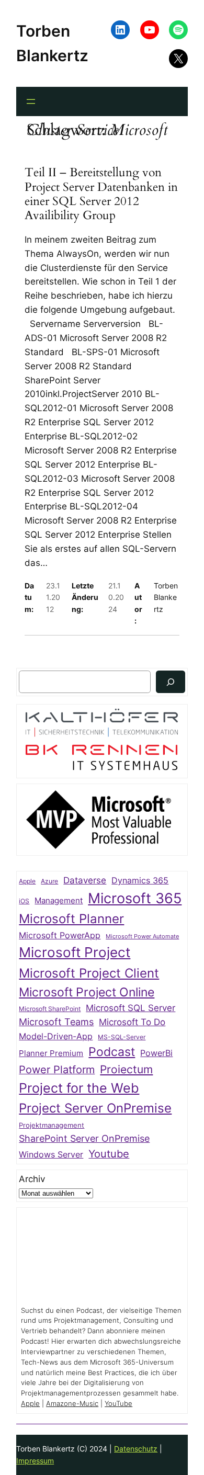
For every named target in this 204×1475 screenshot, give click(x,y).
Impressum (35, 1460)
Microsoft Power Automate (142, 936)
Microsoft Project (74, 952)
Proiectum (126, 1069)
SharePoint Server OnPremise (84, 1138)
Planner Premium (51, 1053)
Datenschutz (135, 1448)
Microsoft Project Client (89, 973)
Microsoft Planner (71, 918)
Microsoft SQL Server (130, 1008)
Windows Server (51, 1155)
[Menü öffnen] (31, 101)
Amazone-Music (72, 1404)
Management (59, 900)
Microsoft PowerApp (59, 935)
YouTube (118, 1404)
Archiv (32, 1179)
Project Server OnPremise (95, 1108)
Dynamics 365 (139, 881)
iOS (24, 901)
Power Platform (57, 1069)
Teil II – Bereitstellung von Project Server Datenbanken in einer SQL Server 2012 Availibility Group (101, 193)
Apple (27, 881)
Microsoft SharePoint (50, 1009)
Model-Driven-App (56, 1036)
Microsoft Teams (56, 1021)
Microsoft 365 (135, 898)
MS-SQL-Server (121, 1037)
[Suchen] (170, 682)
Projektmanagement (51, 1125)
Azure (49, 881)
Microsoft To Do (132, 1021)
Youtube (108, 1154)
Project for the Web (79, 1088)
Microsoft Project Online (86, 992)
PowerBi (156, 1053)
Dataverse (84, 880)
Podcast (111, 1052)
